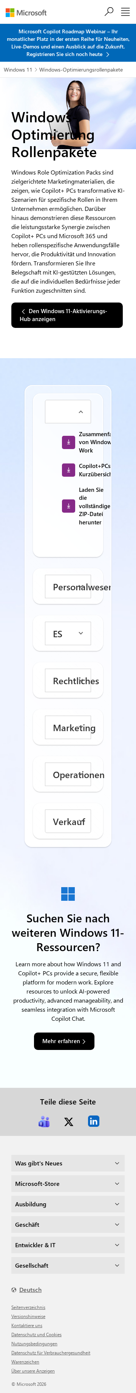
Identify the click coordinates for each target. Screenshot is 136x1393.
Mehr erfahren (61, 1041)
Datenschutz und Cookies (36, 1334)
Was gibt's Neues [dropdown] (38, 1163)
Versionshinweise (28, 1316)
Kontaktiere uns (26, 1325)
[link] (44, 1120)
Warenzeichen (25, 1362)
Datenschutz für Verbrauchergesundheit (50, 1352)
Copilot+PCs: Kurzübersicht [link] (88, 469)
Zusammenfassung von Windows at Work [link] (88, 442)
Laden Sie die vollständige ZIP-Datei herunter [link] (88, 506)
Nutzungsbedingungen (34, 1343)
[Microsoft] (29, 12)
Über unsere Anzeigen (33, 1371)
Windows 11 (18, 69)
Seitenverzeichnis (28, 1307)
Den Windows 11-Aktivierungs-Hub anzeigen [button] (63, 315)
